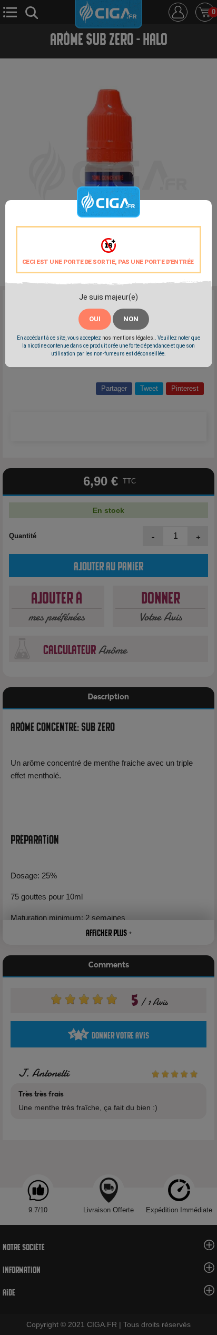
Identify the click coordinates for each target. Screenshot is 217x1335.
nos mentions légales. (128, 338)
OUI (95, 319)
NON (131, 319)
